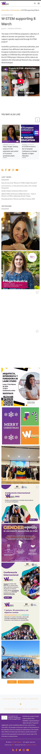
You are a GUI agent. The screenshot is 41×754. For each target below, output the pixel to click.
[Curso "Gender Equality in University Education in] (20, 543)
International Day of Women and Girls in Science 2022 (18, 199)
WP (12, 745)
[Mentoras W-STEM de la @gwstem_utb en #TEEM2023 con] (20, 465)
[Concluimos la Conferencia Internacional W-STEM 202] (20, 621)
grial (4, 28)
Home (3, 10)
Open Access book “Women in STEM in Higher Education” (19, 183)
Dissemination (15, 10)
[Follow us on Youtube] (17, 170)
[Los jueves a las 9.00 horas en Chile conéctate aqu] (20, 309)
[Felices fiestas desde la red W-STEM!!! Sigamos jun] (20, 426)
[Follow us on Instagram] (13, 170)
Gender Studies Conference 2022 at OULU (14, 191)
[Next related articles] (37, 120)
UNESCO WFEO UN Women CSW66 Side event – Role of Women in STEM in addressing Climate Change (18, 195)
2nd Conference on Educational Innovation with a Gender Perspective (19, 187)
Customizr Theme (31, 745)
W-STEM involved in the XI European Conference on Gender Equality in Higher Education (29, 151)
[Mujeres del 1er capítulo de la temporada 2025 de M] (20, 270)
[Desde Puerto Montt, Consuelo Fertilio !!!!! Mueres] (20, 348)
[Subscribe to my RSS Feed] (2, 170)
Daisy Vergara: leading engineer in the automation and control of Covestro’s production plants (10, 151)
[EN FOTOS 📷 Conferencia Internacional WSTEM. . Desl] (20, 504)
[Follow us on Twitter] (9, 170)
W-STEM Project (16, 742)
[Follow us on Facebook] (5, 170)
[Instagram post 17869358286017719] (20, 387)
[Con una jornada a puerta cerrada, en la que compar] (20, 582)
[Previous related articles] (33, 120)
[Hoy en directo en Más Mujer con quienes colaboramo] (20, 231)
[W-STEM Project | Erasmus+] (5, 3)
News (8, 10)
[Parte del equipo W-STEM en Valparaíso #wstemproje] (20, 659)
